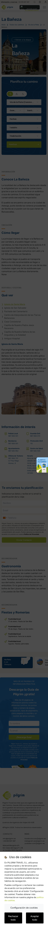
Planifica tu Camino (42, 461)
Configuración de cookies (24, 907)
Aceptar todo (34, 918)
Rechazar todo (13, 918)
